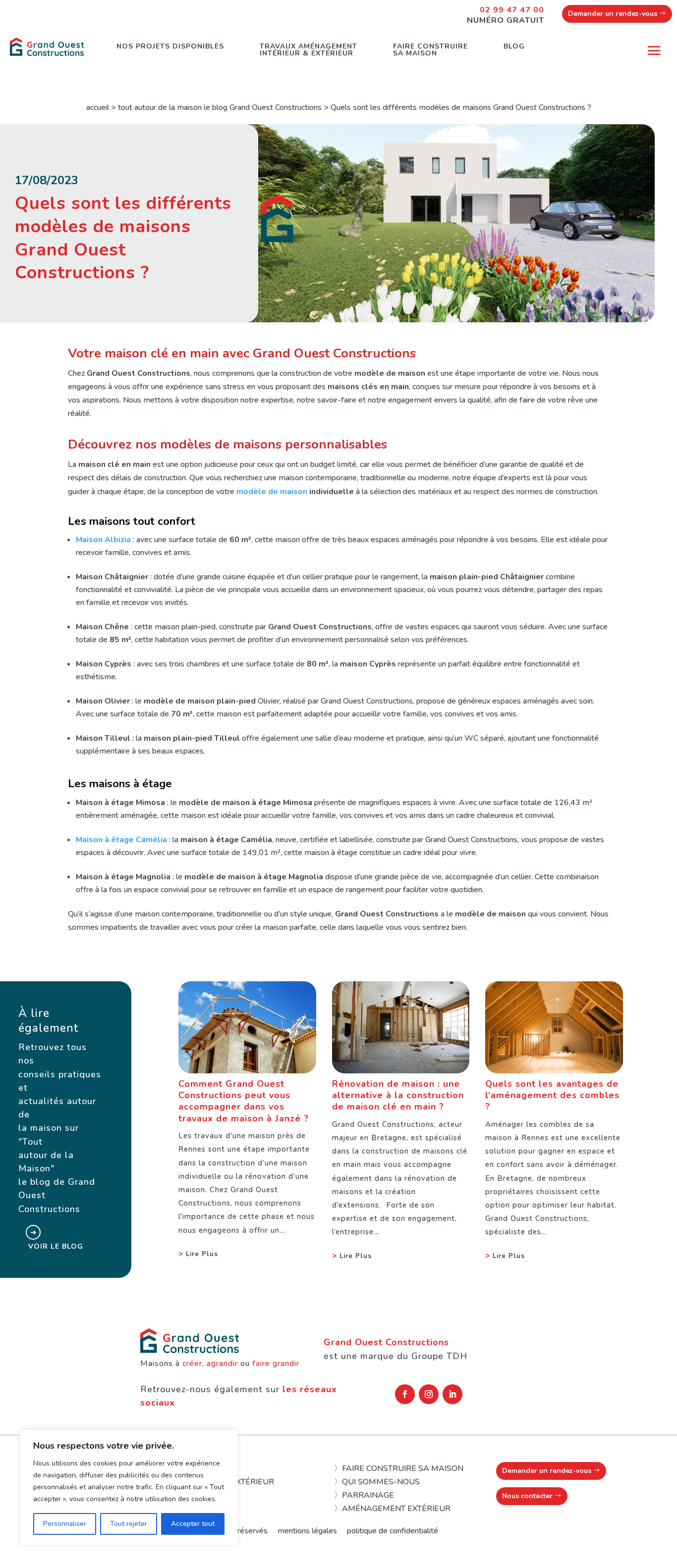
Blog (514, 46)
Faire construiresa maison (430, 50)
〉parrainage (364, 1495)
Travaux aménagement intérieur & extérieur (308, 50)
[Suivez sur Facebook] (405, 1394)
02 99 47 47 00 (512, 9)
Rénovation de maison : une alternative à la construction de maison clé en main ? (398, 1095)
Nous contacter (527, 1496)
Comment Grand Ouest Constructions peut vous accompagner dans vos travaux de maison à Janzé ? (243, 1101)
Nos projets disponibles (170, 46)
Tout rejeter (128, 1523)
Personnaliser (64, 1523)
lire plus (202, 1254)
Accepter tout (193, 1523)
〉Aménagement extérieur (392, 1508)
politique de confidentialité (392, 1530)
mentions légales (307, 1530)
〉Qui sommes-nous (377, 1481)
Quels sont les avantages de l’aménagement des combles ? (552, 1095)
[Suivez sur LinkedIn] (452, 1394)
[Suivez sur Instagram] (429, 1394)
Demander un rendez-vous (612, 13)
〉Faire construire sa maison (398, 1468)
